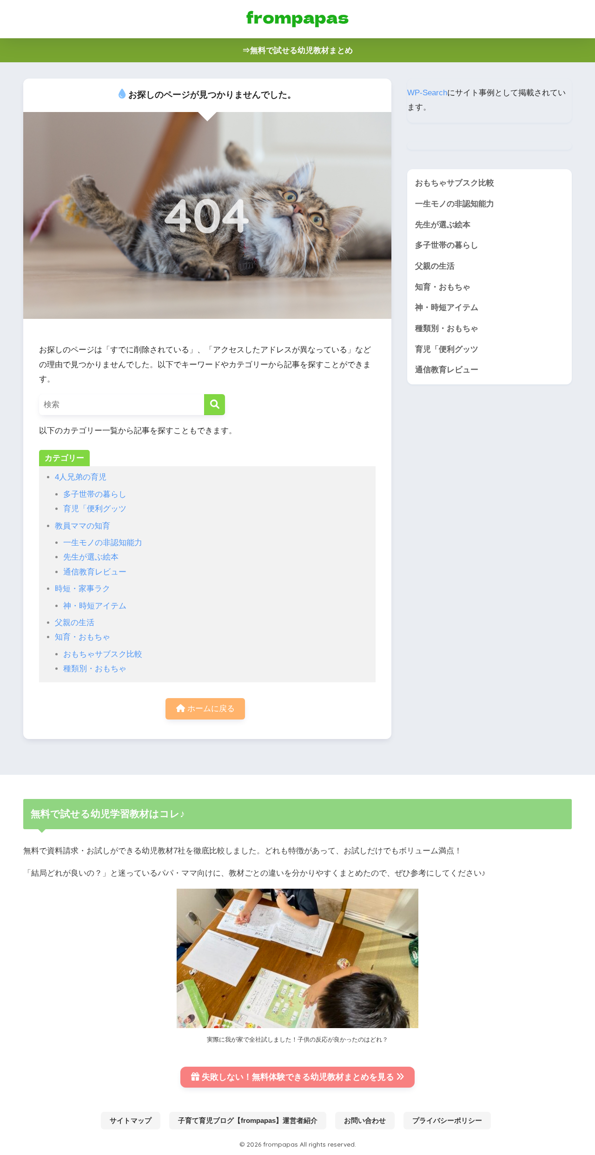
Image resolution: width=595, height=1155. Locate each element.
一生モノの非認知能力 (102, 542)
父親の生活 (74, 622)
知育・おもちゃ (82, 637)
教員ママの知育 (82, 525)
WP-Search (427, 92)
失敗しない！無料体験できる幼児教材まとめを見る (298, 1077)
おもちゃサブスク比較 (102, 654)
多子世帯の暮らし (94, 494)
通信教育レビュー (94, 572)
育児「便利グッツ (94, 508)
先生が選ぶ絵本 (91, 557)
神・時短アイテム (94, 605)
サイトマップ (131, 1120)
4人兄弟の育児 (80, 477)
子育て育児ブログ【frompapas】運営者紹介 (247, 1120)
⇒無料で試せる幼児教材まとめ (297, 50)
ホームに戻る (210, 708)
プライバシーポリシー (447, 1120)
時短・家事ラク (82, 588)
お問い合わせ (365, 1120)
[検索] (214, 404)
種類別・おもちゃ (94, 668)
